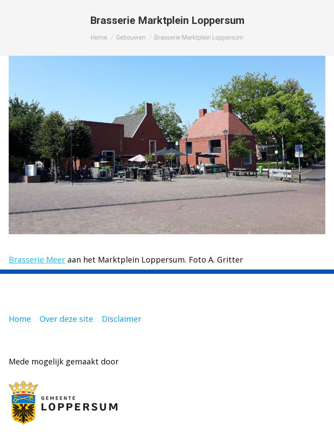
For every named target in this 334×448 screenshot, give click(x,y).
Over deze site (66, 318)
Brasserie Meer (37, 259)
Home (20, 318)
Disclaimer (121, 318)
